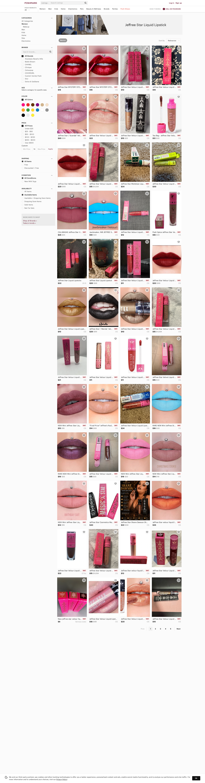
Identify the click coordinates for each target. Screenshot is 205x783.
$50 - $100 (29, 134)
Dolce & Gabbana (31, 82)
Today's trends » (29, 223)
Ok (196, 778)
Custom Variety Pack (32, 76)
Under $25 (29, 129)
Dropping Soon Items (32, 201)
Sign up (179, 3)
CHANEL (27, 64)
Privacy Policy (61, 779)
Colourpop (28, 70)
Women (42, 9)
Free (26, 165)
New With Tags (30, 181)
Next (178, 629)
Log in (171, 3)
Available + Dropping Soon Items (37, 198)
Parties (115, 9)
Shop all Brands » (30, 221)
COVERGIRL (29, 73)
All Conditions (30, 178)
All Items (27, 161)
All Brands (28, 56)
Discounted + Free (31, 168)
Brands (106, 9)
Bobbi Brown (29, 62)
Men (50, 9)
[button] (45, 3)
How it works (155, 9)
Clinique (28, 67)
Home (63, 9)
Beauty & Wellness (93, 9)
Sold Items (28, 205)
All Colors (28, 100)
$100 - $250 (30, 137)
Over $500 (29, 143)
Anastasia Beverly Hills (33, 59)
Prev (143, 629)
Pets (82, 9)
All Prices (29, 126)
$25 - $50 (29, 131)
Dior (26, 79)
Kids (56, 9)
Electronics (72, 9)
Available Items (30, 195)
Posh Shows (125, 9)
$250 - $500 (30, 140)
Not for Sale (29, 208)
